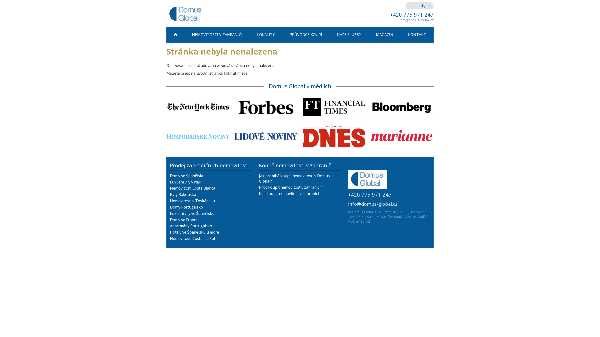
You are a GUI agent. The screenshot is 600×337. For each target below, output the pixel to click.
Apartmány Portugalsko (191, 225)
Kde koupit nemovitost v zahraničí (289, 193)
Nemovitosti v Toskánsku (192, 200)
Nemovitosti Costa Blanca (192, 188)
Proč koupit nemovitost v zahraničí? (290, 187)
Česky (420, 6)
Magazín (384, 34)
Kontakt (417, 34)
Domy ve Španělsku (187, 175)
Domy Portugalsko (186, 207)
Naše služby (349, 34)
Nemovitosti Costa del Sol (192, 238)
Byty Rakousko (183, 194)
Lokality (266, 34)
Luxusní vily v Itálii (186, 182)
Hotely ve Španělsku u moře (194, 232)
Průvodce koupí (306, 34)
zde (244, 73)
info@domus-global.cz (417, 20)
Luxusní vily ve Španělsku (192, 213)
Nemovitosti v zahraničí (217, 34)
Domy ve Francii (184, 219)
